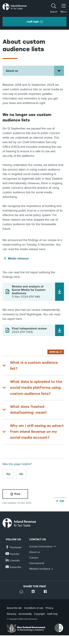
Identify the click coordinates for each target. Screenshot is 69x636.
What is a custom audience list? (34, 365)
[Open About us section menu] (59, 71)
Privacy (49, 608)
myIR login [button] (32, 21)
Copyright (39, 613)
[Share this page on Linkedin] (34, 592)
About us (12, 71)
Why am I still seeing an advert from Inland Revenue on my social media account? (37, 432)
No (21, 474)
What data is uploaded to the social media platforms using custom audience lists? (36, 388)
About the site (14, 608)
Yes (8, 474)
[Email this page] (22, 592)
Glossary (11, 613)
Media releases (18, 258)
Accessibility (25, 613)
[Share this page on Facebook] (46, 592)
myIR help (52, 613)
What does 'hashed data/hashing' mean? (28, 410)
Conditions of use (33, 608)
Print (17, 494)
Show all (54, 352)
